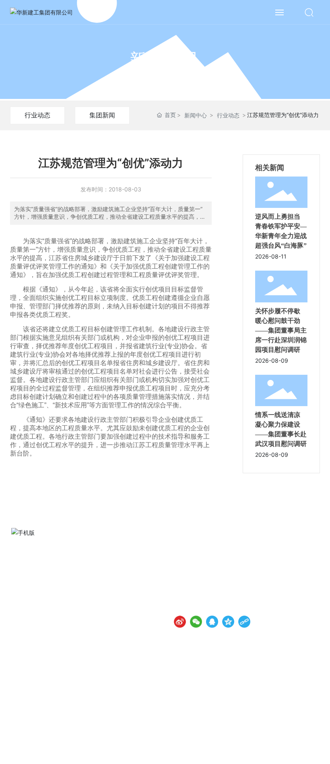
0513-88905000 (213, 572)
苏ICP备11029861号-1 (172, 748)
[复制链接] (244, 622)
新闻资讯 (165, 59)
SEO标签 (282, 748)
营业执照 (307, 748)
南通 (261, 748)
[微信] (196, 622)
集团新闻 (102, 115)
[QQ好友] (212, 622)
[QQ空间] (228, 622)
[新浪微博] (180, 622)
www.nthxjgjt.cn (212, 583)
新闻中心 (195, 115)
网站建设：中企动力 (232, 748)
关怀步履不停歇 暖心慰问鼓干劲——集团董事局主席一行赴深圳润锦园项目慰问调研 (281, 330)
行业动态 (37, 115)
